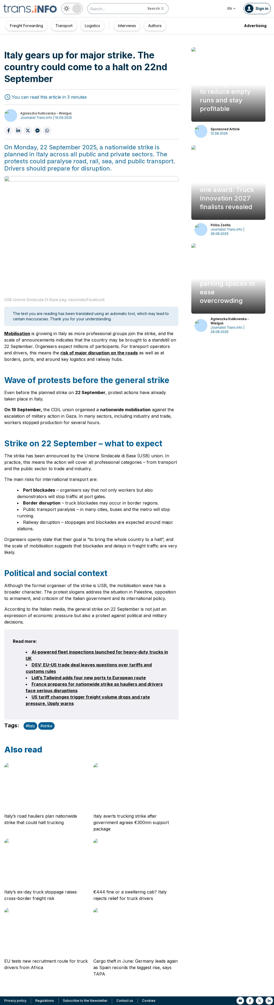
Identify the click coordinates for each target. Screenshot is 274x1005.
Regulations (44, 1001)
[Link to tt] (259, 1000)
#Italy (30, 726)
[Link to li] (269, 1000)
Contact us (124, 1001)
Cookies (148, 1001)
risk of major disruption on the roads (99, 352)
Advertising (255, 25)
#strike (46, 726)
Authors (155, 25)
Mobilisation (17, 333)
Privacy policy (15, 1001)
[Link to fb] (250, 1000)
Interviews (127, 25)
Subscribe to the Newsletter (85, 1001)
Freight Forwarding (26, 25)
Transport (64, 25)
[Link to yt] (240, 1000)
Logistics (92, 25)
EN (229, 8)
